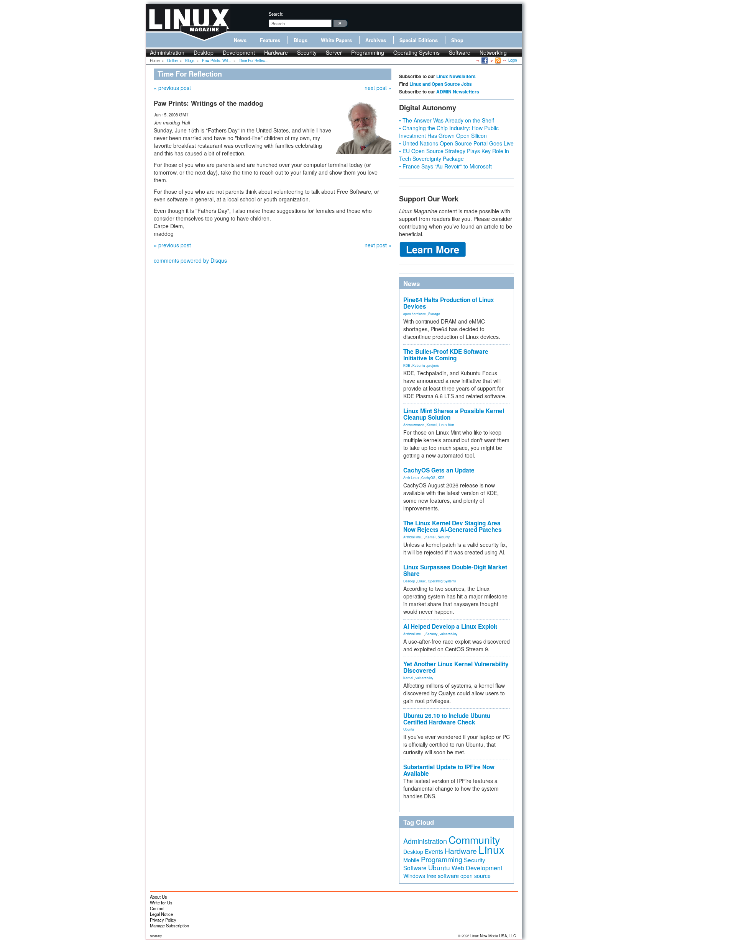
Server (334, 52)
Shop (457, 40)
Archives (375, 40)
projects (433, 365)
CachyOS (428, 477)
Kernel (432, 424)
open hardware (414, 313)
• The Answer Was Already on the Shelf (446, 120)
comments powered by (190, 260)
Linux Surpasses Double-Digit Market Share (455, 570)
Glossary (156, 936)
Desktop (204, 52)
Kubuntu (418, 365)
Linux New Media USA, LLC (493, 935)
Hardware (276, 52)
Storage (434, 313)
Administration (167, 52)
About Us (158, 897)
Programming (367, 52)
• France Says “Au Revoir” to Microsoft (445, 166)
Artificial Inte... (413, 537)
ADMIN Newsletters (457, 91)
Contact (157, 908)
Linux (421, 581)
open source (475, 876)
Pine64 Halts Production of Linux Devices (448, 303)
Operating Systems (416, 52)
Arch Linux (411, 477)
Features (270, 40)
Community (474, 839)
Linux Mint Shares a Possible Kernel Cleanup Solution (453, 414)
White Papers (336, 40)
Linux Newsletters (456, 76)
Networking (493, 52)
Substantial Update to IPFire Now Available (449, 770)
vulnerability (448, 633)
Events (434, 851)
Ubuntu (408, 729)
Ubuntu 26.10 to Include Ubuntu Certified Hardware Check (446, 718)
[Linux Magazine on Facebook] (484, 60)
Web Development (477, 867)
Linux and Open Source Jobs (440, 83)
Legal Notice (161, 914)
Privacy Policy (163, 920)
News (240, 40)
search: (276, 14)
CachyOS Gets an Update (439, 470)
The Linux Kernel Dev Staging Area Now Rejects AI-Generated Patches (452, 526)
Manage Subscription (169, 925)
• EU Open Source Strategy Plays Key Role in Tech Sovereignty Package (454, 154)
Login (512, 60)
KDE (406, 365)
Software (459, 52)
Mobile (411, 860)
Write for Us (161, 902)
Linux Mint (446, 424)
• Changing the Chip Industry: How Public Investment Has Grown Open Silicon (449, 131)
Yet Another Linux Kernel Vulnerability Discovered (456, 667)
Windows (414, 876)
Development (239, 52)
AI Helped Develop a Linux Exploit (450, 626)
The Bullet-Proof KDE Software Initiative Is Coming (445, 354)
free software (443, 875)
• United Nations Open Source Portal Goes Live (456, 143)
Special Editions (418, 40)
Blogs (300, 40)
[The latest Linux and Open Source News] (497, 60)
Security (307, 52)
